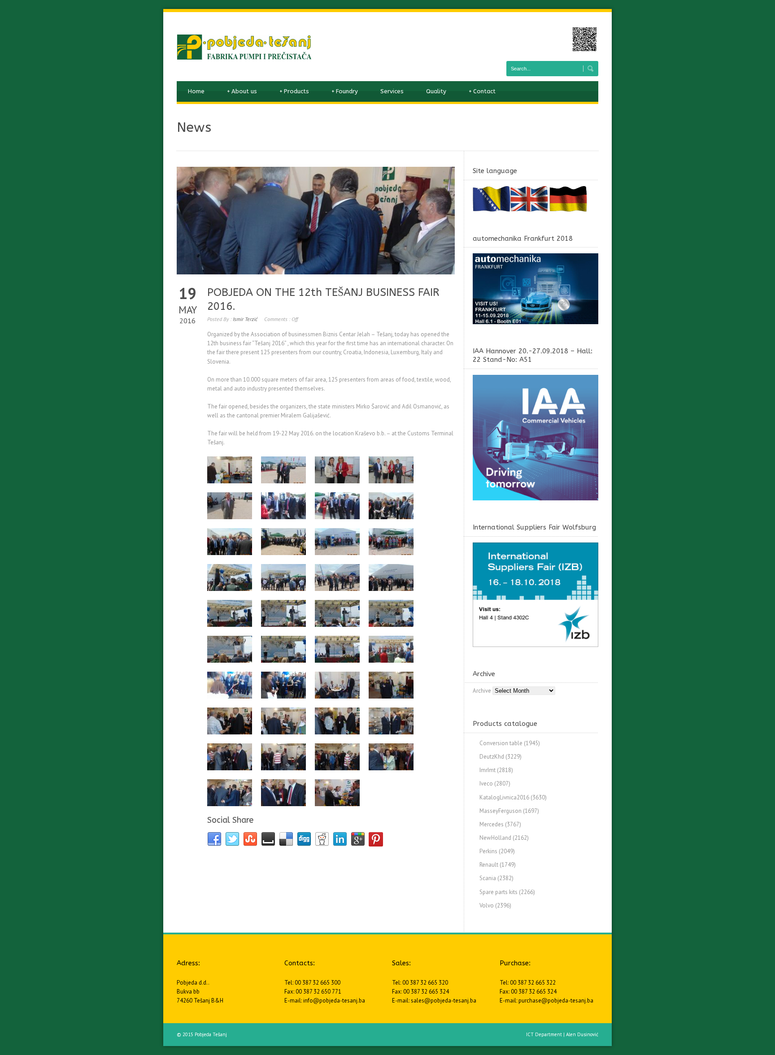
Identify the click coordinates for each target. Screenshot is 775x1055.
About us (242, 91)
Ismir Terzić (245, 319)
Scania (487, 878)
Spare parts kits (498, 892)
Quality (436, 91)
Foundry (344, 91)
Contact (482, 91)
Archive (482, 691)
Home (196, 91)
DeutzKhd (491, 756)
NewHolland (495, 838)
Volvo (486, 905)
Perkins (488, 851)
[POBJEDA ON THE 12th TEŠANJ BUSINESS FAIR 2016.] (316, 220)
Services (392, 91)
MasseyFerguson (500, 811)
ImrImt (487, 770)
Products (294, 91)
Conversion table (500, 743)
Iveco (486, 783)
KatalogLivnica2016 (504, 797)
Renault (488, 864)
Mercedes (491, 824)
